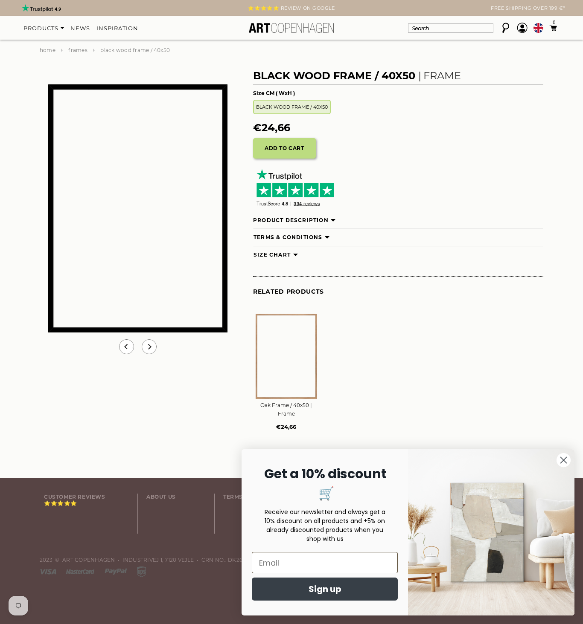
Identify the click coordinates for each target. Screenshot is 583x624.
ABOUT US (161, 497)
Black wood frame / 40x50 (292, 107)
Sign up (325, 589)
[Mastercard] (81, 571)
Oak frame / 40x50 (286, 409)
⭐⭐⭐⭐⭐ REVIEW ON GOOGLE (291, 8)
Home (47, 50)
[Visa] (49, 571)
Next (45, 9)
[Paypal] (116, 571)
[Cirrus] (141, 571)
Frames (77, 50)
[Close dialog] (563, 460)
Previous (126, 346)
